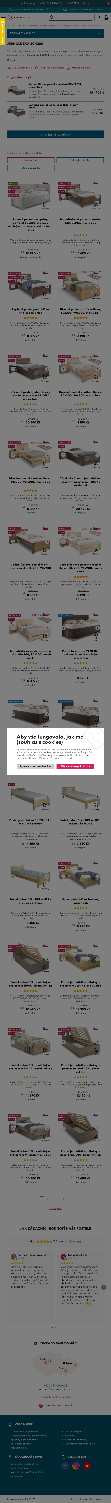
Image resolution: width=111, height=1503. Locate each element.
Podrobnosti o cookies (62, 758)
